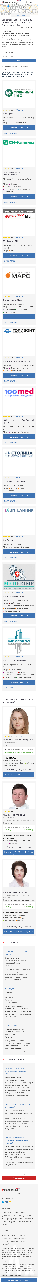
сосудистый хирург (28, 820)
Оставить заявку (19, 1178)
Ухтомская (16, 371)
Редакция (23, 1241)
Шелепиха (8, 192)
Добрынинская (16, 603)
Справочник (6, 1238)
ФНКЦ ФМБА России (10, 758)
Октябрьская (28, 606)
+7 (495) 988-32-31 (10, 133)
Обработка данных (25, 1194)
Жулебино (14, 432)
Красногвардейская (17, 763)
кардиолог (16, 743)
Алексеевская (15, 918)
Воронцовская (10, 491)
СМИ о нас (5, 1241)
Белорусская (15, 307)
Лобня (13, 250)
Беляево (13, 488)
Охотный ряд (24, 672)
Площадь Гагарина (12, 611)
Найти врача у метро (9, 1219)
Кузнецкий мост (11, 672)
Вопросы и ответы (19, 1238)
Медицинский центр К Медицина (15, 913)
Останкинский (13, 923)
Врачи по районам (26, 1219)
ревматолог (25, 895)
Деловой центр (25, 189)
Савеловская (9, 309)
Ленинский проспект (13, 606)
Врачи (4, 1213)
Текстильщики (15, 843)
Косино (7, 371)
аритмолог (7, 743)
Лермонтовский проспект (21, 368)
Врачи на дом (20, 1213)
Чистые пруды (10, 677)
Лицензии (15, 1241)
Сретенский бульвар (12, 675)
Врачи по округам (8, 1222)
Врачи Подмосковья (24, 1222)
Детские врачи (7, 1216)
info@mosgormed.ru (9, 1194)
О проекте (5, 1235)
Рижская (20, 920)
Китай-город (15, 669)
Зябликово (30, 763)
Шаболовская (22, 608)
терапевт (6, 897)
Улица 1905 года (11, 189)
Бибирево (24, 547)
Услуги (10, 1213)
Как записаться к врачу (19, 1235)
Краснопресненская (12, 186)
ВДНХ (23, 918)
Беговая (13, 184)
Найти (19, 60)
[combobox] (19, 52)
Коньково (23, 488)
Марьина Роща (10, 920)
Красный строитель (18, 123)
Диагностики (27, 1216)
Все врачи (5, 1225)
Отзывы (19, 110)
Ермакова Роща (24, 677)
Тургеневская (28, 675)
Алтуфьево (14, 547)
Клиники (17, 1216)
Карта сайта (6, 1244)
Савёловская (21, 309)
